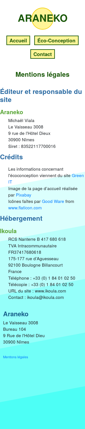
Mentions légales (15, 357)
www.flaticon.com (25, 207)
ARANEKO (42, 18)
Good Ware (53, 201)
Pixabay (23, 195)
